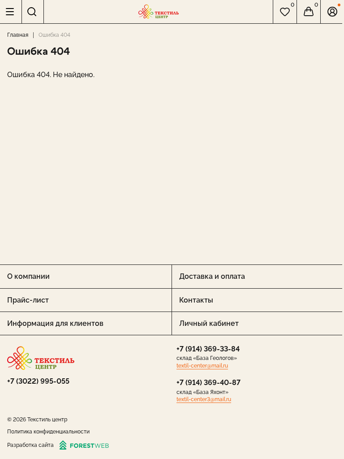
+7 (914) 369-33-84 (208, 349)
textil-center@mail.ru (202, 366)
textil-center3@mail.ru (203, 399)
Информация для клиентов (55, 323)
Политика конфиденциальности (48, 432)
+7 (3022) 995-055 (38, 381)
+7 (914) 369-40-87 (208, 382)
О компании (28, 276)
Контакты (196, 300)
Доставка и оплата (212, 276)
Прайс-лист (28, 300)
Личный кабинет (209, 323)
